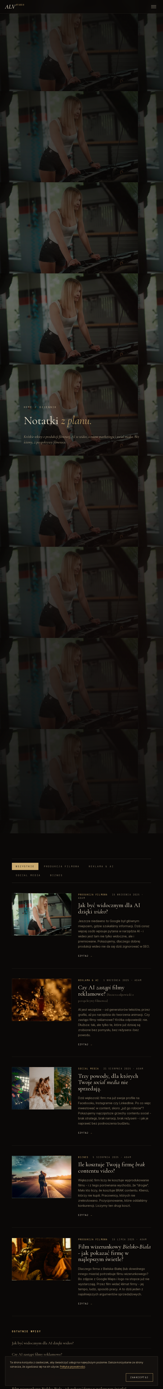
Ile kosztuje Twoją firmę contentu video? (111, 1167)
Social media (28, 875)
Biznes (56, 875)
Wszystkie (25, 866)
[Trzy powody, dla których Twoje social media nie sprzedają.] (41, 1088)
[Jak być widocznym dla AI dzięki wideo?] (41, 914)
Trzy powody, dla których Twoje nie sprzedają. (108, 1082)
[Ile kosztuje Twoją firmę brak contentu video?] (41, 1177)
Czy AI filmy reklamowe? (101, 990)
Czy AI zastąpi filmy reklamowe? (37, 1354)
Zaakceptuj (139, 1377)
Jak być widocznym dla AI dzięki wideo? (43, 1343)
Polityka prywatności (72, 1366)
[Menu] (153, 7)
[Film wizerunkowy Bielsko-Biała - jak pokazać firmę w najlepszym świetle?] (41, 1259)
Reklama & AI (101, 866)
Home (28, 407)
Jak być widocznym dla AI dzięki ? (109, 908)
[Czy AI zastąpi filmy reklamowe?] (41, 1000)
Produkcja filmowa (62, 866)
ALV (14, 6)
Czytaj (85, 956)
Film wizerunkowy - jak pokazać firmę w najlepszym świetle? (114, 1253)
